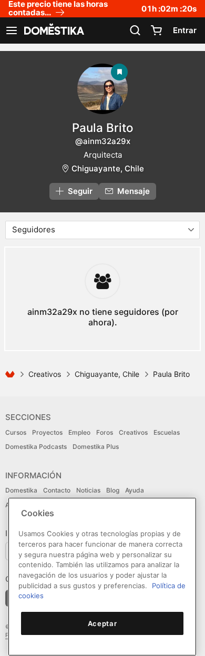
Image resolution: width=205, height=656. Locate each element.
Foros (104, 432)
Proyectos (47, 432)
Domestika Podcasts (36, 446)
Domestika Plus (96, 446)
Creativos (44, 374)
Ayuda (134, 490)
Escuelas (166, 432)
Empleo (79, 432)
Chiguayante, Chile (107, 168)
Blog (112, 490)
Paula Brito (102, 127)
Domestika (21, 490)
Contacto (56, 490)
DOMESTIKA (53, 30)
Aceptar (102, 623)
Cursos (15, 432)
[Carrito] (156, 30)
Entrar (185, 30)
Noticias (88, 490)
